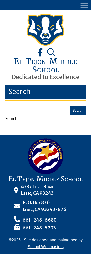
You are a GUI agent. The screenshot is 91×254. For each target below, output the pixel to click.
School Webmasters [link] (46, 247)
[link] (45, 44)
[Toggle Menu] (84, 5)
